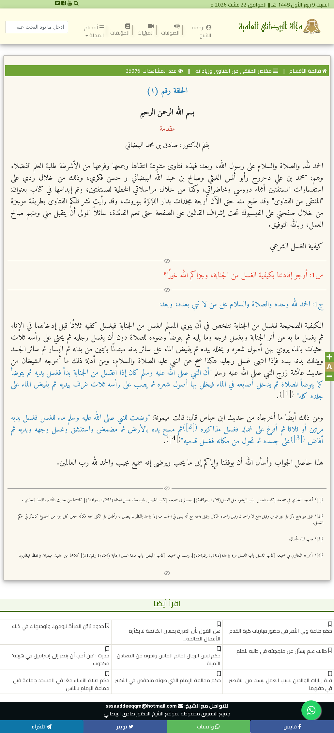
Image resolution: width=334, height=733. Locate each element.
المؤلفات (120, 32)
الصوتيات (170, 32)
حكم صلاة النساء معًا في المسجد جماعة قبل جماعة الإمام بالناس (61, 684)
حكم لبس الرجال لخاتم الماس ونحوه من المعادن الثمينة (168, 659)
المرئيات (145, 32)
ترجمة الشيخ (197, 31)
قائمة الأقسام (305, 71)
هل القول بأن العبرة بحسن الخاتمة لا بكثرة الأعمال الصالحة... (174, 634)
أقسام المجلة (94, 31)
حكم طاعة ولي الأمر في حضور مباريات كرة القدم (280, 631)
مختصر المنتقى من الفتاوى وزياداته (233, 71)
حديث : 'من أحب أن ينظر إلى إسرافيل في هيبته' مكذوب (60, 659)
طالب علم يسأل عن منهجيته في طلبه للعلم (281, 651)
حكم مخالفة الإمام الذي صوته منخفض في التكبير (168, 680)
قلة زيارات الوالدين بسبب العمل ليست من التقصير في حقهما (280, 684)
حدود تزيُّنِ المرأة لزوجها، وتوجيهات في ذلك (58, 626)
